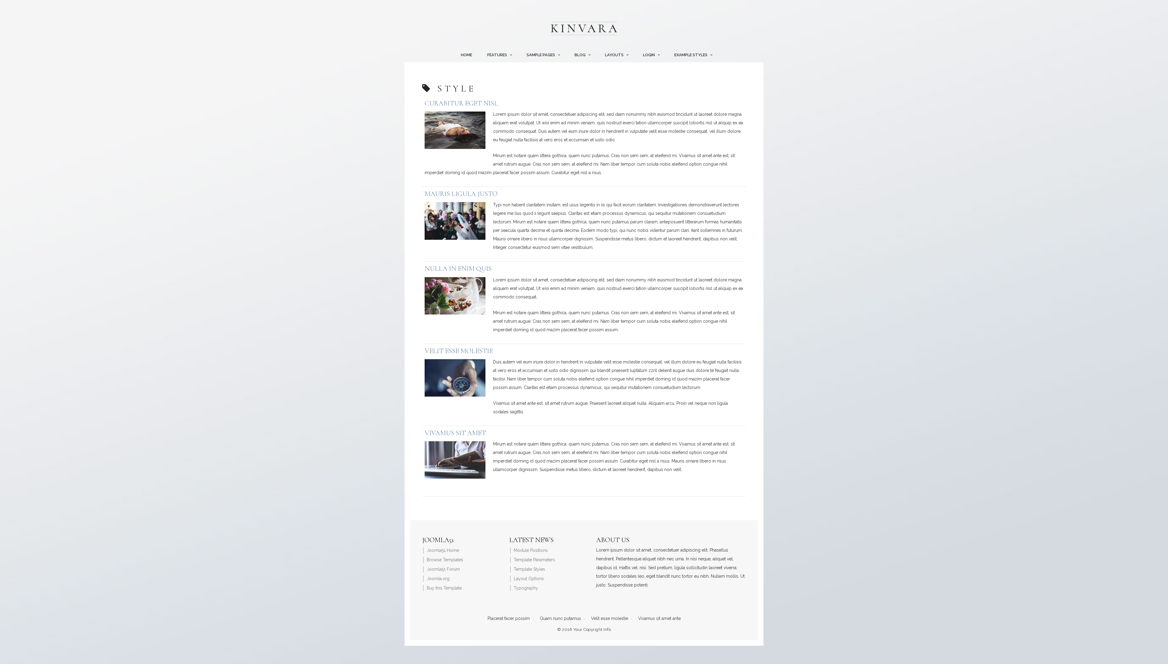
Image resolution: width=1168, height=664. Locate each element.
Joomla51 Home (443, 550)
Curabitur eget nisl (461, 103)
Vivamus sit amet (455, 433)
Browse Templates (445, 559)
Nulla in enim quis (458, 268)
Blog (580, 55)
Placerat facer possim (509, 618)
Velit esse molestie (459, 351)
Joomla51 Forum (443, 569)
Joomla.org (438, 578)
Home (466, 55)
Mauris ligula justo (461, 194)
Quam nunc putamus (560, 618)
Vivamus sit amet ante (659, 618)
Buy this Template (444, 588)
